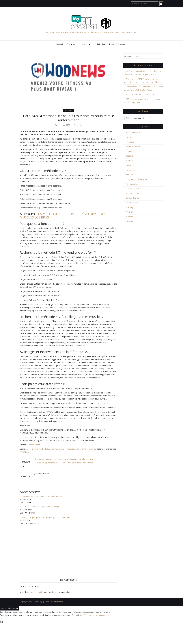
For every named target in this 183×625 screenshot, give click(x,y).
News (111, 44)
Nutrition (100, 44)
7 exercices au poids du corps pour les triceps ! (40, 506)
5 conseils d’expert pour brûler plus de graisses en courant (45, 517)
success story (132, 202)
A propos (122, 44)
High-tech (130, 151)
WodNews (68, 110)
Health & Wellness (134, 146)
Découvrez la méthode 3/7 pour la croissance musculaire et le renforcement (68, 117)
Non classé (130, 170)
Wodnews (24, 452)
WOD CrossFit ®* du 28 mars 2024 (141, 94)
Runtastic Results (133, 188)
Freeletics (130, 142)
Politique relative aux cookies (96, 615)
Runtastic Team (132, 193)
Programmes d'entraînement (138, 179)
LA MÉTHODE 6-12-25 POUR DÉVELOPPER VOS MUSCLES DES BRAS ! (63, 215)
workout (129, 221)
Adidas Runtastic (133, 132)
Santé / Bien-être (133, 198)
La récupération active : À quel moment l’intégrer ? (41, 496)
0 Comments (77, 125)
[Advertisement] (68, 545)
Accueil (60, 44)
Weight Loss (131, 212)
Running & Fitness (133, 184)
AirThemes (58, 601)
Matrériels (130, 160)
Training (71, 44)
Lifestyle (86, 44)
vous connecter (37, 592)
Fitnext (129, 137)
